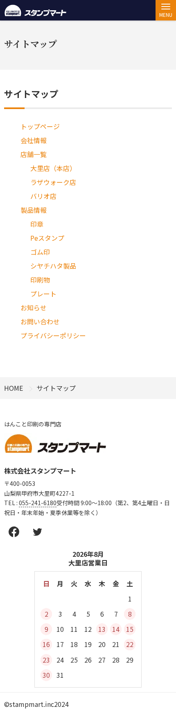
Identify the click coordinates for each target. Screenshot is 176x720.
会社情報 (33, 140)
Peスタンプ (47, 238)
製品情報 (33, 210)
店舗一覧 (33, 154)
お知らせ (33, 307)
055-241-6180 (37, 503)
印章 (36, 224)
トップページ (40, 126)
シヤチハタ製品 (53, 266)
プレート (43, 293)
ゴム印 (40, 252)
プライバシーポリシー (53, 335)
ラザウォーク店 (53, 182)
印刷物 (40, 280)
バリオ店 (43, 196)
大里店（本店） (53, 168)
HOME (13, 388)
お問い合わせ (40, 321)
